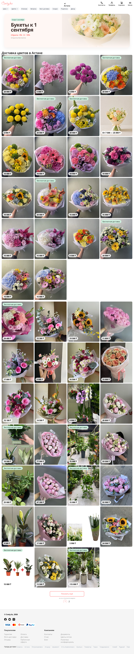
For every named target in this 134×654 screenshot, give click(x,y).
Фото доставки (10, 637)
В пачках (24, 9)
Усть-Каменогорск (67, 647)
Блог (46, 640)
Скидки (55, 9)
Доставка (24, 637)
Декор (73, 9)
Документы (65, 634)
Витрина (33, 9)
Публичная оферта (25, 641)
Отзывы (7, 640)
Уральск (79, 647)
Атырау (47, 647)
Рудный (122, 647)
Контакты (48, 634)
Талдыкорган (104, 647)
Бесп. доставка (44, 9)
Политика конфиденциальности (67, 641)
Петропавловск (37, 647)
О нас (46, 637)
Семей (114, 647)
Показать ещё (67, 594)
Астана (27, 647)
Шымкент (55, 647)
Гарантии (8, 634)
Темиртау (87, 647)
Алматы (20, 647)
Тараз (95, 647)
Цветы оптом (66, 637)
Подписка (64, 9)
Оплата (24, 634)
